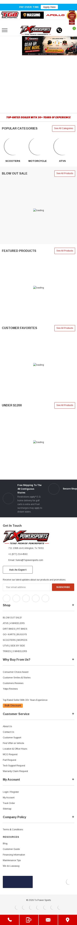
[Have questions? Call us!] (9, 920)
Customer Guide (11, 849)
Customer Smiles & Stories (16, 677)
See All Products (64, 173)
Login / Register (11, 792)
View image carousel (10, 45)
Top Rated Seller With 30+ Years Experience (25, 700)
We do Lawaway (11, 866)
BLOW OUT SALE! (12, 617)
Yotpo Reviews (10, 689)
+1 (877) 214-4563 (17, 554)
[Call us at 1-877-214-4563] (59, 30)
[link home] (35, 30)
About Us (7, 726)
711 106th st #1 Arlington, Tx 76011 (26, 548)
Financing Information (14, 854)
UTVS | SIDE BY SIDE (14, 645)
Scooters (12, 161)
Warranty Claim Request (15, 771)
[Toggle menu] (4, 30)
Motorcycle (37, 161)
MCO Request (10, 754)
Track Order (9, 803)
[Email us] (48, 920)
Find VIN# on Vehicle (13, 743)
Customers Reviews (13, 683)
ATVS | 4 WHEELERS (14, 623)
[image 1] (38, 146)
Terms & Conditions (13, 829)
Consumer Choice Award (15, 672)
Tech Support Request (14, 765)
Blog (5, 843)
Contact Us (8, 732)
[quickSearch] (13, 30)
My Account (8, 797)
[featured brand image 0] (10, 15)
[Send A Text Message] (28, 920)
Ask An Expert (18, 569)
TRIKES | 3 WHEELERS (15, 651)
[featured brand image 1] (32, 15)
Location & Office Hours (15, 749)
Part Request (9, 760)
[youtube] (61, 597)
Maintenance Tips (12, 860)
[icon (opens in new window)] (6, 598)
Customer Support (12, 737)
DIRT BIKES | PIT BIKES (15, 629)
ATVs (62, 161)
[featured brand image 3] (55, 15)
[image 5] (13, 146)
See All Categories (63, 128)
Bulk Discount (13, 705)
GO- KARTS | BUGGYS (15, 634)
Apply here (49, 7)
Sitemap (7, 808)
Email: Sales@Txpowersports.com (25, 560)
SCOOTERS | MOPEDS (15, 640)
